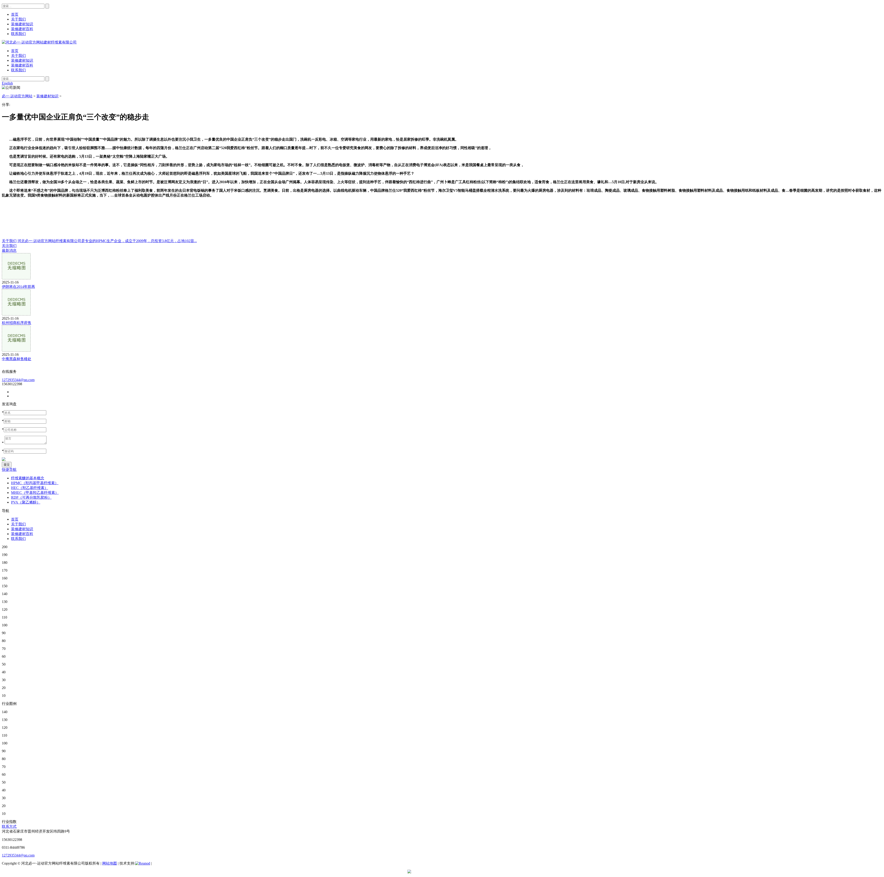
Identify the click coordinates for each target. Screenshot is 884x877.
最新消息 (9, 250)
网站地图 (109, 863)
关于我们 (18, 56)
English (7, 83)
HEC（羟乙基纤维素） (29, 488)
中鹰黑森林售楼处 (16, 359)
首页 (14, 51)
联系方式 (9, 826)
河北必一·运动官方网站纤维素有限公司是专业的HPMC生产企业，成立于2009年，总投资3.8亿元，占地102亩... (107, 241)
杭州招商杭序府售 (16, 323)
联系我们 (18, 70)
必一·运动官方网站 (17, 96)
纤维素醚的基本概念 (27, 478)
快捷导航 (9, 470)
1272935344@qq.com (18, 380)
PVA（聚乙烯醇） (25, 502)
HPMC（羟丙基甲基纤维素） (34, 483)
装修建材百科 (22, 65)
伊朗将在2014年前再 (18, 287)
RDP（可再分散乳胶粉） (31, 497)
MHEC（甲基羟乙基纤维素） (35, 493)
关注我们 (9, 246)
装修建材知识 (22, 60)
